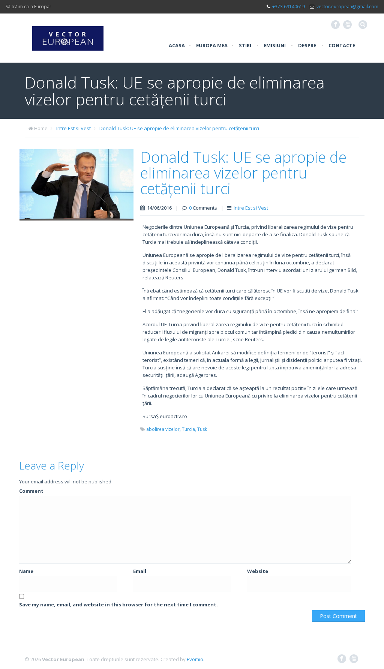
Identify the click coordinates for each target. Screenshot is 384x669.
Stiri (245, 45)
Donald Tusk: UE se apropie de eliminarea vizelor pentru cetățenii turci (179, 128)
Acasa (177, 45)
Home (41, 128)
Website (257, 571)
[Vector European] (68, 34)
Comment (31, 491)
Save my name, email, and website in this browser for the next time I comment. (118, 604)
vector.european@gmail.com (347, 6)
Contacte (341, 45)
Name (26, 571)
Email (139, 571)
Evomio (195, 659)
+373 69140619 (288, 6)
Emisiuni (275, 45)
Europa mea (212, 45)
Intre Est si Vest (73, 128)
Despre (307, 45)
